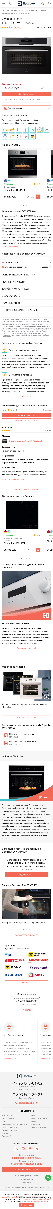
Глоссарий (6, 1136)
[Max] (23, 1148)
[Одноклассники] (29, 1148)
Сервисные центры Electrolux (14, 1124)
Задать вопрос (26, 875)
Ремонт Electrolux (9, 1127)
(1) (39, 535)
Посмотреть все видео (26, 935)
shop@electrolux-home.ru (26, 1157)
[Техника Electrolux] (26, 3)
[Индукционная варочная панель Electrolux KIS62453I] (22, 514)
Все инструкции (15, 108)
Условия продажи (26, 1179)
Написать (26, 1010)
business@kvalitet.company (26, 1163)
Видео (34, 1121)
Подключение (8, 1118)
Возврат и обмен (9, 1130)
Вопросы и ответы (39, 1118)
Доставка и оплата (10, 1115)
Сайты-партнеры (38, 1127)
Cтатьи (5, 1133)
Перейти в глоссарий (26, 648)
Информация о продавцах (39, 1201)
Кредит (5, 1121)
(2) (39, 184)
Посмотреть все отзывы (26, 421)
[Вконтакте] (16, 1148)
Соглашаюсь (26, 1205)
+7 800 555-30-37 (26, 1095)
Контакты (35, 1124)
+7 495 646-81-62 (26, 1083)
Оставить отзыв (26, 415)
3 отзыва (17, 27)
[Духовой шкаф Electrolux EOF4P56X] (22, 163)
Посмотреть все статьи (26, 718)
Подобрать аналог (26, 94)
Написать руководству (26, 1169)
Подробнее (26, 983)
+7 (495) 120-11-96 (26, 1001)
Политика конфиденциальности (27, 1176)
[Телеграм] (36, 1148)
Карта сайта (26, 1183)
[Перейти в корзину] (49, 3)
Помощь (35, 1115)
